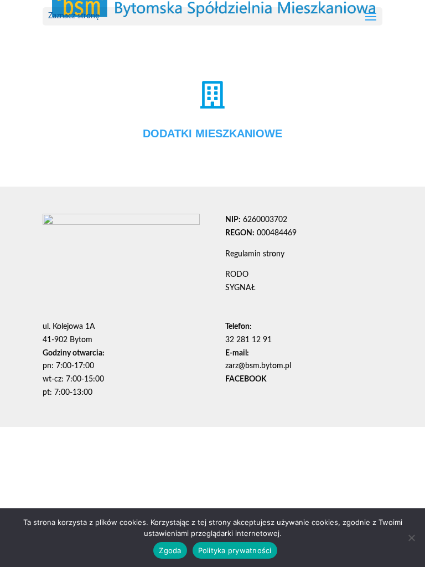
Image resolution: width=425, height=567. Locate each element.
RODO (236, 275)
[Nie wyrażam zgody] (411, 537)
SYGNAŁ (240, 288)
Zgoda (170, 550)
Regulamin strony (254, 254)
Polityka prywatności (235, 550)
